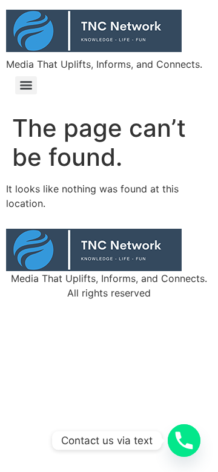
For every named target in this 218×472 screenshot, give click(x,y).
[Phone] (184, 440)
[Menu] (26, 85)
